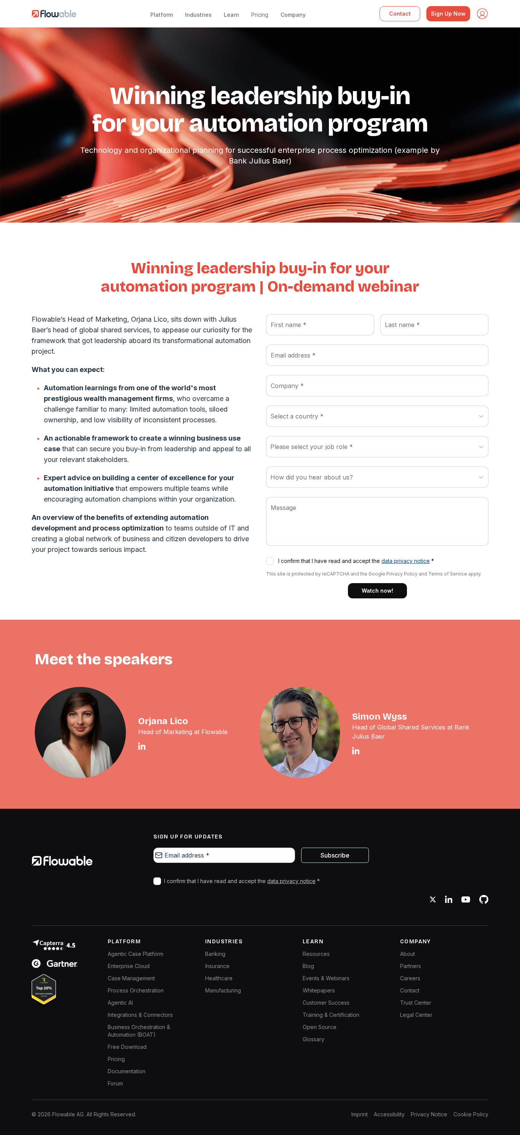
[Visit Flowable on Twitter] (433, 899)
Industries (198, 14)
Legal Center (416, 1015)
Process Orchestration (136, 990)
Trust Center (415, 1002)
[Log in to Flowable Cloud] (482, 14)
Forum (115, 1083)
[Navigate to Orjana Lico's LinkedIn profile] (141, 746)
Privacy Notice (429, 1114)
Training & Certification (331, 1015)
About (407, 954)
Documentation (126, 1071)
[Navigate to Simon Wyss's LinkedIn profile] (355, 750)
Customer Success (326, 1002)
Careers (410, 978)
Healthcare (219, 978)
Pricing (259, 14)
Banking (215, 954)
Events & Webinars (326, 978)
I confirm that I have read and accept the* (356, 561)
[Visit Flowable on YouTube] (465, 899)
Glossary (313, 1039)
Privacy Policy (402, 574)
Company (293, 14)
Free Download (127, 1047)
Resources (316, 954)
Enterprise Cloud (129, 966)
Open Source (320, 1027)
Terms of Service (447, 574)
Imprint (359, 1114)
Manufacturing (223, 990)
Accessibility (389, 1114)
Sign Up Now (448, 13)
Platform (161, 14)
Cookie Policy (470, 1114)
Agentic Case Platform (135, 954)
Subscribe (335, 855)
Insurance (217, 966)
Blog (308, 966)
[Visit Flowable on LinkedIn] (448, 899)
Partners (410, 966)
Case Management (131, 978)
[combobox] (271, 416)
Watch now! (377, 590)
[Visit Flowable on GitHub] (483, 899)
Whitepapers (319, 990)
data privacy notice (405, 561)
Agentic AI (120, 1002)
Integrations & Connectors (140, 1015)
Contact (400, 13)
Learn (231, 14)
